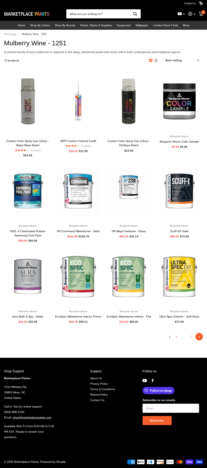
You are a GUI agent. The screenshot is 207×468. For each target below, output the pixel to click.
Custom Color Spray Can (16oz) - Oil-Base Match (128, 143)
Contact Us (97, 400)
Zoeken (135, 13)
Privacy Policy (99, 383)
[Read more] (181, 13)
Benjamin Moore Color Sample (179, 141)
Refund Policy (99, 394)
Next (199, 336)
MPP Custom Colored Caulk (78, 141)
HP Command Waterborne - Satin (78, 231)
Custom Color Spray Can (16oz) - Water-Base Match (27, 143)
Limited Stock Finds (165, 25)
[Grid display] (150, 60)
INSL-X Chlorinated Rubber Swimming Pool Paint (27, 233)
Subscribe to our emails (159, 400)
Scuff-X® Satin (179, 231)
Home (21, 25)
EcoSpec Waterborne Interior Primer (78, 316)
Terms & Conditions (102, 389)
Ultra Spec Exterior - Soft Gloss (179, 316)
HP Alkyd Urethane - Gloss (129, 231)
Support (95, 371)
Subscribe (157, 420)
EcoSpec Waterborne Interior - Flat (129, 316)
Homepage (10, 34)
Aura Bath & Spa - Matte (27, 316)
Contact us (190, 3)
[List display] (156, 60)
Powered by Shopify (53, 461)
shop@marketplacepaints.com (32, 417)
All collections (40, 25)
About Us (96, 378)
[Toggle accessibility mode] (201, 3)
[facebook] (153, 380)
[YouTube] (145, 380)
